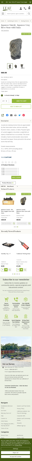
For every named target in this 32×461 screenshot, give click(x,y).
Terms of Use (4, 428)
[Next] (6, 2)
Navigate (4, 403)
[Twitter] (19, 115)
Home (2, 21)
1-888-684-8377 (13, 369)
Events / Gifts (20, 438)
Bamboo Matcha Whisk (22, 253)
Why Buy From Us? (6, 413)
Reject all (15, 453)
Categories (5, 432)
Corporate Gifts (21, 416)
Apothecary (20, 435)
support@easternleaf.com (15, 371)
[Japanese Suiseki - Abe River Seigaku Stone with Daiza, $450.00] (8, 200)
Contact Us (4, 418)
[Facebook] (7, 115)
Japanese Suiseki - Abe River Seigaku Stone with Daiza (7, 211)
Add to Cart (21, 101)
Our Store (3, 410)
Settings (15, 449)
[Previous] (2, 2)
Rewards (19, 423)
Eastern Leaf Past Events (23, 406)
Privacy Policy (20, 408)
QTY (3, 101)
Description (5, 121)
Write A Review (16, 177)
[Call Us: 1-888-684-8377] (25, 8)
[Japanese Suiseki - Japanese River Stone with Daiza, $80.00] (23, 200)
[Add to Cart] (6, 269)
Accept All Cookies (15, 456)
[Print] (15, 115)
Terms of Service (17, 292)
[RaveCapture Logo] (6, 157)
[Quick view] (14, 223)
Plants (2, 438)
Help (2, 416)
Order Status (4, 421)
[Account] (21, 8)
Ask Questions (5, 30)
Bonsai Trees (4, 435)
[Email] (11, 115)
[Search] (29, 14)
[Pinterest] (23, 115)
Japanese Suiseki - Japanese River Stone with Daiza (23, 211)
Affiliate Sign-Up (21, 425)
